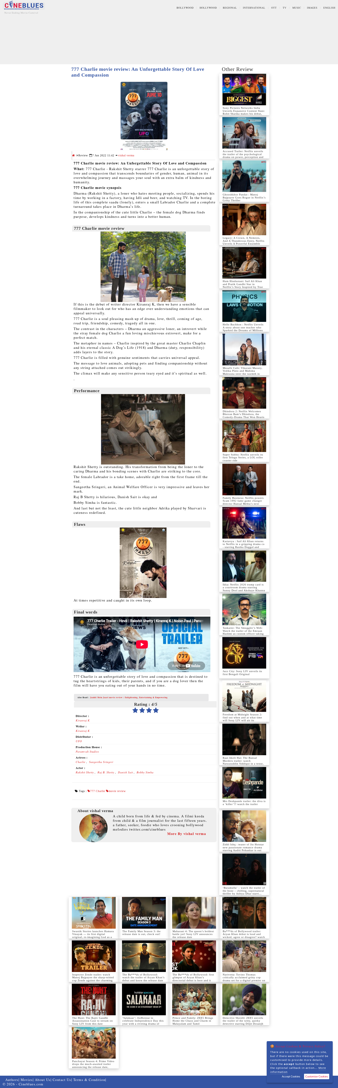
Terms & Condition (89, 1079)
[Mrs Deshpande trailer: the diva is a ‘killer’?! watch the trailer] (244, 783)
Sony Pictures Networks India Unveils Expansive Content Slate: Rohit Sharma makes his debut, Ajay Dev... (244, 112)
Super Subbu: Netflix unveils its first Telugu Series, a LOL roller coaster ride (243, 457)
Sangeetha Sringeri (101, 762)
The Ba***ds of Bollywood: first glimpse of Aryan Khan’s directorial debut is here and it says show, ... (193, 979)
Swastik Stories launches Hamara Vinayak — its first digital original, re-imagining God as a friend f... (93, 936)
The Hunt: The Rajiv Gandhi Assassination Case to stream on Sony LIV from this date (92, 1021)
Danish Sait (125, 772)
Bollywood (185, 7)
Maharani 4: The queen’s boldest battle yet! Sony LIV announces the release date (193, 934)
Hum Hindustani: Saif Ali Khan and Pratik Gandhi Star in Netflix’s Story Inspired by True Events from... (243, 285)
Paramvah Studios (87, 751)
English (329, 7)
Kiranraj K (83, 720)
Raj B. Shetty (106, 772)
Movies (27, 1079)
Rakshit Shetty (85, 772)
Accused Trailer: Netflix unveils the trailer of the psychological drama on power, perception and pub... (243, 155)
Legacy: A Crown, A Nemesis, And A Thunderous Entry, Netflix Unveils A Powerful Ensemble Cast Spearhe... (244, 242)
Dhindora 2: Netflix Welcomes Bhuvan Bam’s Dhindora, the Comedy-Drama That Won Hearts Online (243, 416)
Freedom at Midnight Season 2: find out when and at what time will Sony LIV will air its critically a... (242, 719)
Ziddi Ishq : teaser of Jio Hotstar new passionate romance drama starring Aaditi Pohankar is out (243, 847)
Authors (11, 1079)
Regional (230, 7)
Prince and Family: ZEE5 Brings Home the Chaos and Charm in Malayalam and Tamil (193, 1021)
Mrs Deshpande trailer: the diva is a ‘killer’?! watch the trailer (244, 803)
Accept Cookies (291, 1076)
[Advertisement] (169, 39)
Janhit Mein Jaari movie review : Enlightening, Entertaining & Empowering (129, 697)
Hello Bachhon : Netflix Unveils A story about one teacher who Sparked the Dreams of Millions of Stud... (243, 329)
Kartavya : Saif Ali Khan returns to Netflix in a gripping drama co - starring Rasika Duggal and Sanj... (244, 545)
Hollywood (208, 7)
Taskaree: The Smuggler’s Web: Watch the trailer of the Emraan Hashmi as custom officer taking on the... (243, 632)
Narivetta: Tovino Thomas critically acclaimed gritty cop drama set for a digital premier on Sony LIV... (244, 979)
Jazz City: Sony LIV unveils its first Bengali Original (242, 673)
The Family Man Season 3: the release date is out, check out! (141, 933)
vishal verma (126, 155)
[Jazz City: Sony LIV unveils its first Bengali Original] (244, 653)
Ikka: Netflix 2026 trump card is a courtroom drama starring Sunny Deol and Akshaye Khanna (244, 587)
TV (284, 7)
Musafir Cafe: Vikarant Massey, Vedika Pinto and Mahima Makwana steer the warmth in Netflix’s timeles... (242, 372)
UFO (79, 741)
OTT (274, 7)
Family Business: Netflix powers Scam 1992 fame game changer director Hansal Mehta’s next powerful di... (243, 502)
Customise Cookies (316, 1076)
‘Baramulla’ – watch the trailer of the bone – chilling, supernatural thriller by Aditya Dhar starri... (244, 890)
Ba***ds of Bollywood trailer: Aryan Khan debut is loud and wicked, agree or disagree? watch (244, 934)
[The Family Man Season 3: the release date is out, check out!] (143, 912)
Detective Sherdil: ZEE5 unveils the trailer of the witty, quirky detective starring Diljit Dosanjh (243, 1021)
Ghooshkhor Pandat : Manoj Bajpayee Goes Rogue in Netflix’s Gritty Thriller (244, 197)
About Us (43, 1079)
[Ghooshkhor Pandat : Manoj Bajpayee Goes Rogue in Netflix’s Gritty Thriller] (244, 176)
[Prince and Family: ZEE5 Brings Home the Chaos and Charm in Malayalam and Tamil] (194, 999)
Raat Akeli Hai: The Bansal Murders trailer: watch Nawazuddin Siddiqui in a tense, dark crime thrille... (243, 762)
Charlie (80, 762)
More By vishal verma (186, 833)
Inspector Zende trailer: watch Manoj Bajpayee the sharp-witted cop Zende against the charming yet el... (93, 979)
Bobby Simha (145, 772)
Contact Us (62, 1079)
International (254, 7)
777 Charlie (97, 791)
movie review (117, 791)
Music (296, 7)
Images (312, 7)
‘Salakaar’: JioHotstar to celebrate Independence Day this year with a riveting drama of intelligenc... (143, 1022)
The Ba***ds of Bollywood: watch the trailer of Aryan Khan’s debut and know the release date (143, 977)
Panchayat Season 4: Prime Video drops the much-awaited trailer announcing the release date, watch (93, 1065)
